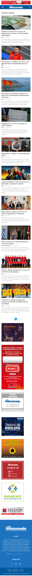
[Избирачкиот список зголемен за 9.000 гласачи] (16, 115)
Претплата (21, 569)
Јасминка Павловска (6, 245)
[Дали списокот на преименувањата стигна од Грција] (16, 233)
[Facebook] (11, 563)
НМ (2, 37)
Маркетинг (15, 569)
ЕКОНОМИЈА (4, 29)
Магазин (3, 179)
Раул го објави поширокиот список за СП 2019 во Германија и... (15, 271)
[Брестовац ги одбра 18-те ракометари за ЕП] (16, 144)
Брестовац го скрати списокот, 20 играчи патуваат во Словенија (14, 213)
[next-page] (22, 319)
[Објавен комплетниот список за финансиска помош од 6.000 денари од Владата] (16, 22)
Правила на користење (13, 571)
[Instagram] (16, 563)
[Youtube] (20, 563)
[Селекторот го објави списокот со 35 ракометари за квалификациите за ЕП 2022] (16, 53)
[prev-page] (9, 319)
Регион (3, 90)
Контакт (22, 571)
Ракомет (3, 59)
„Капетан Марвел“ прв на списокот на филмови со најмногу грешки (15, 183)
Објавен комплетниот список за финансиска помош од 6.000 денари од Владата (14, 33)
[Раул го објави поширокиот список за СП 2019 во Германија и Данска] (16, 261)
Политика (4, 121)
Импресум (9, 569)
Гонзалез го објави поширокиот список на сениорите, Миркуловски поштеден (14, 301)
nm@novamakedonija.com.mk (18, 554)
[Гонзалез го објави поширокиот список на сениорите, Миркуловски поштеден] (16, 291)
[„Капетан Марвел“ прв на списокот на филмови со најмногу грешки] (16, 173)
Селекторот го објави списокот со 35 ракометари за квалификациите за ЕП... (15, 63)
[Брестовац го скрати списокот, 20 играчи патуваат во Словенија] (16, 203)
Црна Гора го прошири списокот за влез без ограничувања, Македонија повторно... (15, 95)
